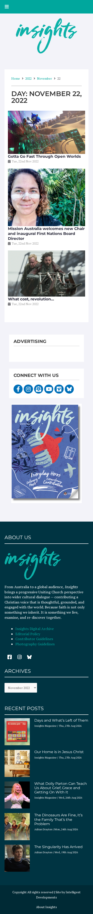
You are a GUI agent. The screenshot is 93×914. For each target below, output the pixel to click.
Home (15, 78)
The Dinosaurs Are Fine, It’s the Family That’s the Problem (58, 819)
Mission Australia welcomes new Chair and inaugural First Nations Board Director (46, 233)
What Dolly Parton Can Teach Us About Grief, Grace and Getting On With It (60, 787)
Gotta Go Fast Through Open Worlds (44, 156)
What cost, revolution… (31, 299)
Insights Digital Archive (34, 628)
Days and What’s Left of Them (61, 720)
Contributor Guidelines (34, 638)
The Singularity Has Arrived (58, 847)
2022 (28, 78)
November (44, 78)
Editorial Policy (28, 633)
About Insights (46, 907)
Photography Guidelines (35, 644)
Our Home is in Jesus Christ (59, 752)
